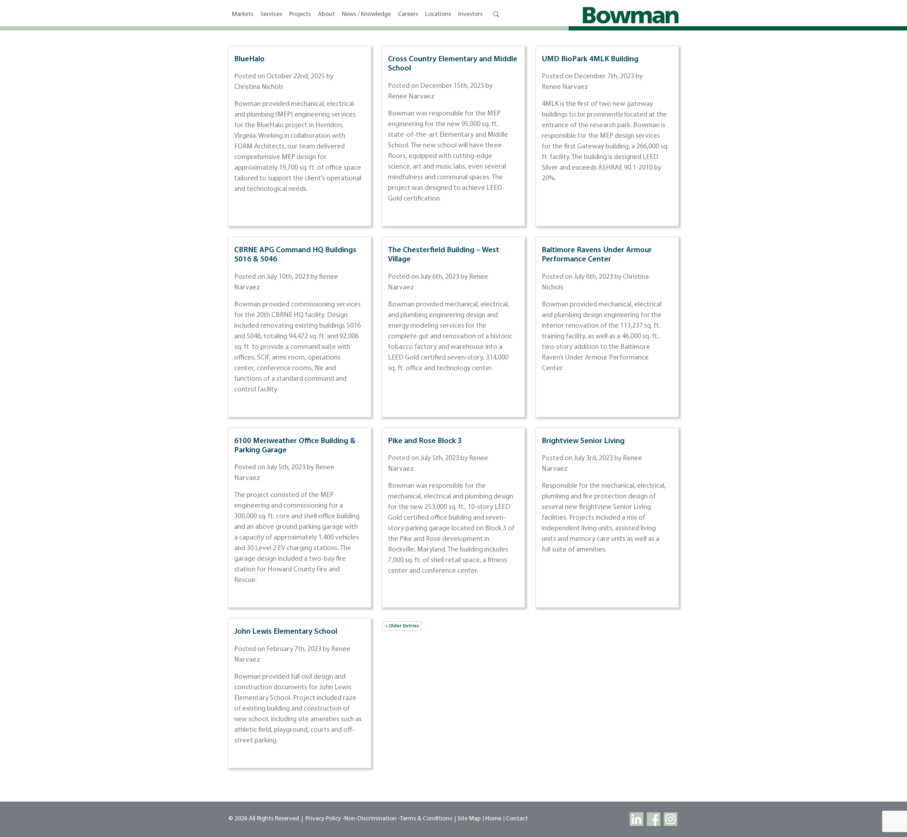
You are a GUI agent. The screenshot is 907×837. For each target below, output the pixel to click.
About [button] (326, 14)
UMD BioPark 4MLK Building (590, 59)
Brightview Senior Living (583, 441)
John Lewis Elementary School (285, 632)
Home (493, 819)
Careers (408, 14)
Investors (470, 14)
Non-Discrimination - (372, 819)
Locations (438, 14)
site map (469, 819)
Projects (300, 14)
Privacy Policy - (324, 819)
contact (517, 819)
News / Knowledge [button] (366, 14)
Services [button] (271, 14)
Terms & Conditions (426, 819)
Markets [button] (242, 14)
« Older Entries (402, 626)
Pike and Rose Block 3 (425, 441)
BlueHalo (249, 59)
